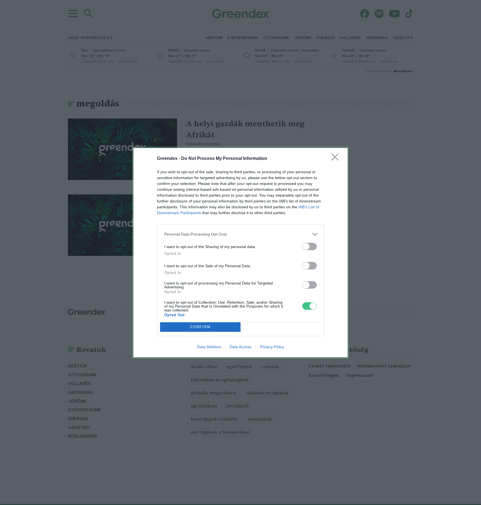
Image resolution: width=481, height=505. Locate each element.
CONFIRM (200, 327)
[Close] (337, 159)
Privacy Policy (272, 347)
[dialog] (240, 252)
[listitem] (240, 234)
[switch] (309, 246)
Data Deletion (209, 347)
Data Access (240, 347)
